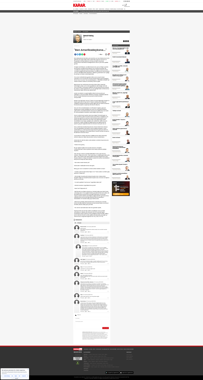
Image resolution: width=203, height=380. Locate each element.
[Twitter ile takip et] (129, 1)
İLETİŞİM (90, 349)
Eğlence (105, 361)
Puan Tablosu (129, 357)
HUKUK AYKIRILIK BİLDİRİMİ (128, 349)
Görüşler (107, 9)
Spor (94, 9)
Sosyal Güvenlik (106, 358)
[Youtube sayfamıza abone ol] (77, 352)
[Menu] (124, 9)
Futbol (89, 359)
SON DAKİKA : (76, 11)
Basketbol (93, 359)
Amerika (95, 356)
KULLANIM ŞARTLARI (105, 349)
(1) (89, 242)
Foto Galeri (86, 367)
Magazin (93, 361)
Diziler (89, 361)
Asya (102, 356)
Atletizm (101, 359)
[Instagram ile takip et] (81, 352)
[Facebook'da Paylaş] (75, 54)
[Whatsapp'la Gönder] (82, 54)
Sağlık (96, 361)
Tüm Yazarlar (85, 31)
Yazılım (104, 363)
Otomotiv (98, 358)
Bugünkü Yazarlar (77, 31)
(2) (86, 291)
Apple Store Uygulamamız (127, 372)
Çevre (103, 354)
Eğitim (106, 354)
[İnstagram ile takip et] (125, 1)
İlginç (105, 365)
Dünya (85, 9)
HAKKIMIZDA (86, 349)
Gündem (93, 365)
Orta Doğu (91, 356)
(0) (86, 231)
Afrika (105, 356)
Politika (90, 354)
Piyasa (91, 358)
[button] (99, 54)
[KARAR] (79, 5)
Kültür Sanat (120, 9)
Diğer (111, 359)
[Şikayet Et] (108, 232)
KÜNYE (94, 349)
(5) (86, 311)
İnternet (94, 363)
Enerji (101, 358)
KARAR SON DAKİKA (77, 358)
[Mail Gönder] (84, 54)
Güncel (77, 9)
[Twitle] (78, 54)
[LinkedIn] (80, 54)
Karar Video (101, 9)
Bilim (107, 363)
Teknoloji (86, 363)
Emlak (94, 358)
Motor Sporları (107, 359)
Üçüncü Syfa (94, 354)
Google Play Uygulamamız (113, 372)
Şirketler (112, 358)
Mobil (91, 363)
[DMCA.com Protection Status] (77, 362)
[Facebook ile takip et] (127, 1)
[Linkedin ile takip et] (79, 352)
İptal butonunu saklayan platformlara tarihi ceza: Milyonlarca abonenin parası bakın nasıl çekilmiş (97, 11)
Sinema (99, 365)
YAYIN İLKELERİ (98, 349)
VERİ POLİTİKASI (120, 349)
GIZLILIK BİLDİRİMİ (113, 349)
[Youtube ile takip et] (124, 1)
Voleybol (97, 359)
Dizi (96, 365)
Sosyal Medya (99, 363)
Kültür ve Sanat (107, 366)
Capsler (95, 366)
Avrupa (99, 356)
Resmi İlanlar (113, 9)
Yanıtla (82, 231)
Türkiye (99, 354)
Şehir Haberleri (129, 359)
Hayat (97, 9)
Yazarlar (81, 9)
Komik (102, 365)
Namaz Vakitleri (129, 356)
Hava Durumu (129, 354)
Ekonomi (90, 9)
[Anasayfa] (74, 9)
